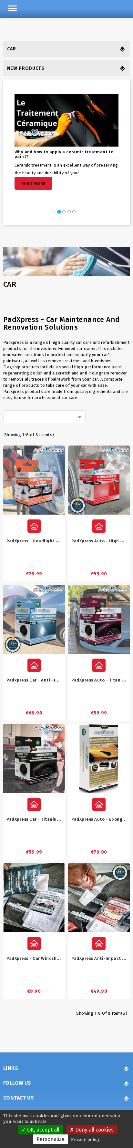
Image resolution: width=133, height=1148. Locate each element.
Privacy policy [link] (85, 1139)
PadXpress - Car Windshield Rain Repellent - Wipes (61, 958)
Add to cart (34, 526)
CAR (11, 49)
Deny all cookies (94, 1130)
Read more (33, 183)
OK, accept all (42, 1130)
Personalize (50, 1139)
